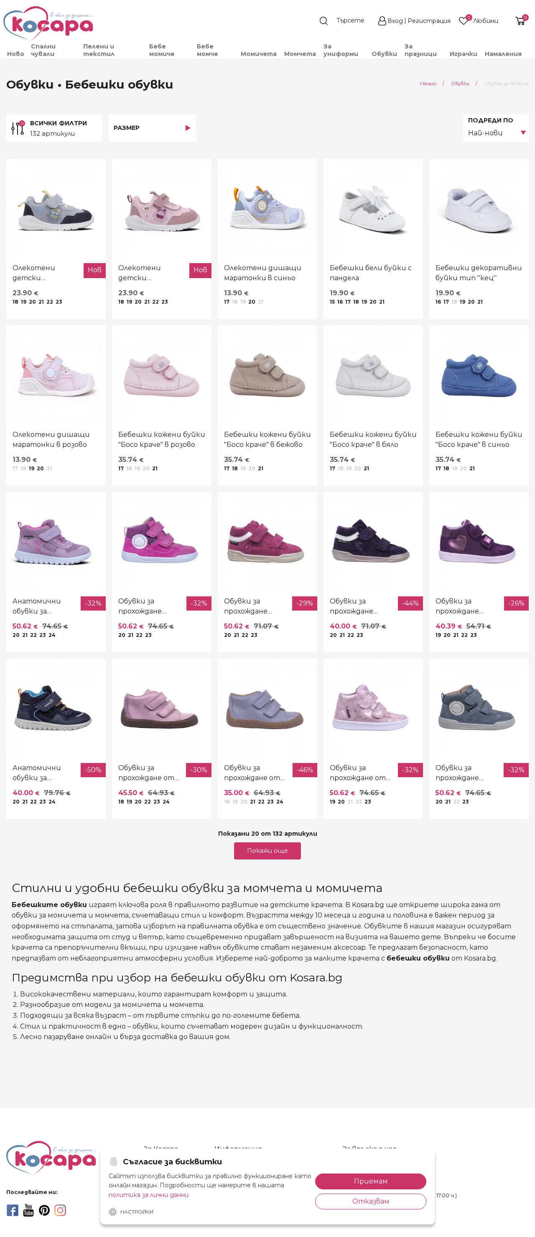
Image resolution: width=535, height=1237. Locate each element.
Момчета (300, 54)
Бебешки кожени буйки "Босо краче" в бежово (267, 440)
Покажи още (267, 850)
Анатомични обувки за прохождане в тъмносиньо (37, 773)
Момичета (259, 54)
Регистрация (429, 21)
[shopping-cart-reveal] (517, 21)
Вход (395, 21)
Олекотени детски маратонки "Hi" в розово (149, 273)
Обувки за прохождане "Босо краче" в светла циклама (147, 606)
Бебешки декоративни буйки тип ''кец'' (479, 273)
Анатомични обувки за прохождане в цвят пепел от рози (40, 606)
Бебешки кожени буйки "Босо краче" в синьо (479, 440)
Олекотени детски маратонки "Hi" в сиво (43, 273)
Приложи (32, 1223)
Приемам (371, 1181)
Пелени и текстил (99, 50)
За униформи (341, 50)
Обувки (384, 54)
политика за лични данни (149, 1195)
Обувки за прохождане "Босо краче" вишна (246, 606)
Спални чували (43, 50)
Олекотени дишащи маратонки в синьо (262, 273)
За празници (421, 50)
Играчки (463, 54)
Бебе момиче (162, 50)
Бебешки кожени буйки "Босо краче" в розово (161, 440)
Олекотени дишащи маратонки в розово (51, 440)
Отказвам (371, 1201)
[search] (346, 21)
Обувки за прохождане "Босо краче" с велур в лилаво (462, 606)
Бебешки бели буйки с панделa (371, 273)
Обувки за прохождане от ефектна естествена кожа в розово (358, 773)
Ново (15, 54)
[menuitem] (15, 54)
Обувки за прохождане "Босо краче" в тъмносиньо (355, 606)
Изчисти (93, 1223)
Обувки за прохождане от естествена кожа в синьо (252, 773)
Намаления (503, 54)
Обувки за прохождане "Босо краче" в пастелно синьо (465, 773)
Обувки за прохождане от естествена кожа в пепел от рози (147, 773)
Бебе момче (207, 50)
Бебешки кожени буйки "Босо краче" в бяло (373, 440)
